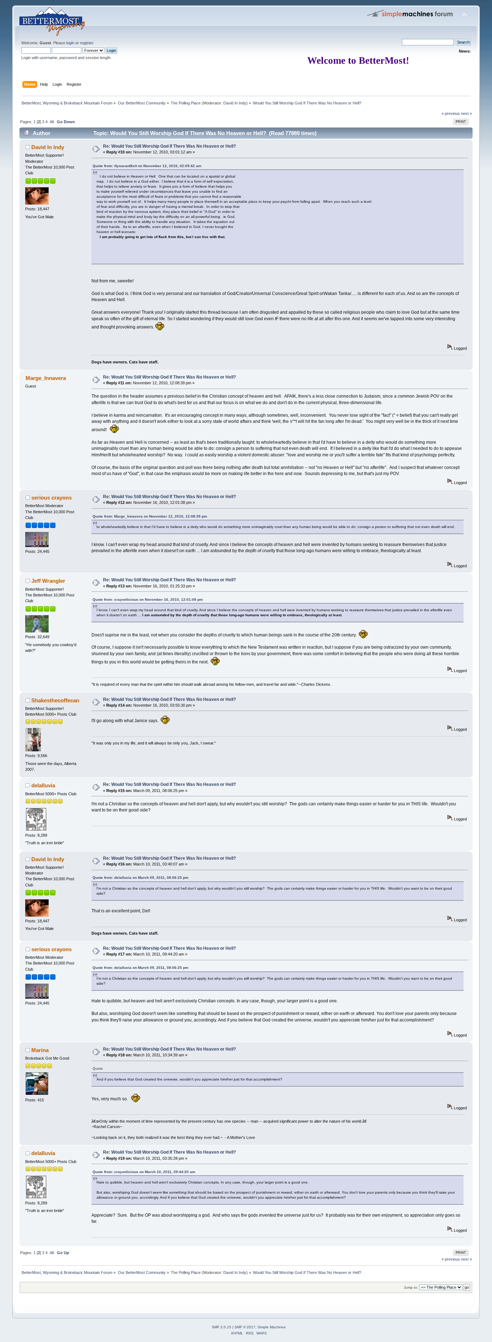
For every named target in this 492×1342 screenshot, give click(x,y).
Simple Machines (272, 1327)
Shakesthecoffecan (55, 700)
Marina (40, 1050)
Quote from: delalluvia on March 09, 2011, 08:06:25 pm (140, 878)
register (86, 43)
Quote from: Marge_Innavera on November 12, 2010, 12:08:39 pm (150, 516)
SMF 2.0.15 (221, 1327)
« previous (451, 113)
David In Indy (234, 103)
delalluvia (43, 785)
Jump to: (411, 1287)
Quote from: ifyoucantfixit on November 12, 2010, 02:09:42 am (147, 166)
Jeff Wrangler (48, 581)
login (70, 43)
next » (466, 113)
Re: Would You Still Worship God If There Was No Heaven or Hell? (169, 146)
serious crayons (51, 498)
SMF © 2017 (244, 1327)
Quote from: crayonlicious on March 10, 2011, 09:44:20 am (144, 1172)
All (52, 122)
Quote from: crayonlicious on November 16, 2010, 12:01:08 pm (148, 599)
